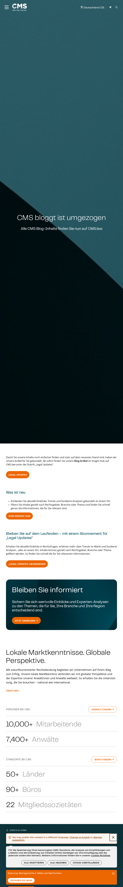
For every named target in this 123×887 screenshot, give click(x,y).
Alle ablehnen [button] (58, 862)
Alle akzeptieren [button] (34, 862)
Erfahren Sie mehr (21, 880)
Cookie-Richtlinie (100, 855)
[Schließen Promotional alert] (113, 873)
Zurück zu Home (18, 830)
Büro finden (103, 759)
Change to (80, 837)
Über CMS (12, 690)
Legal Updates (18, 474)
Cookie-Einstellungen (86, 862)
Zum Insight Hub (19, 515)
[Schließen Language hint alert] (113, 837)
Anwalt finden (102, 709)
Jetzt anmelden (25, 620)
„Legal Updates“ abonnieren (27, 563)
